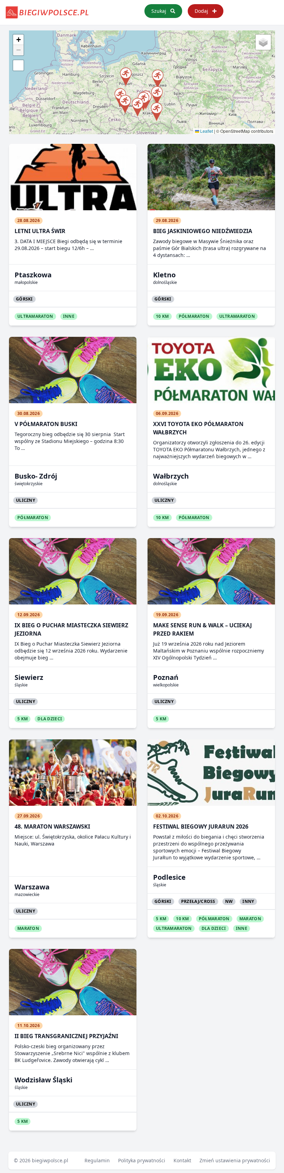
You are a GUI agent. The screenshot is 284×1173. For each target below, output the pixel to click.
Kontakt (182, 1160)
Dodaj (202, 11)
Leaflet (206, 131)
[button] (156, 110)
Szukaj (159, 11)
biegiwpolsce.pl (50, 1160)
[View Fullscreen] (18, 65)
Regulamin (97, 1160)
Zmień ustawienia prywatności (234, 1160)
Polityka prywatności (141, 1160)
